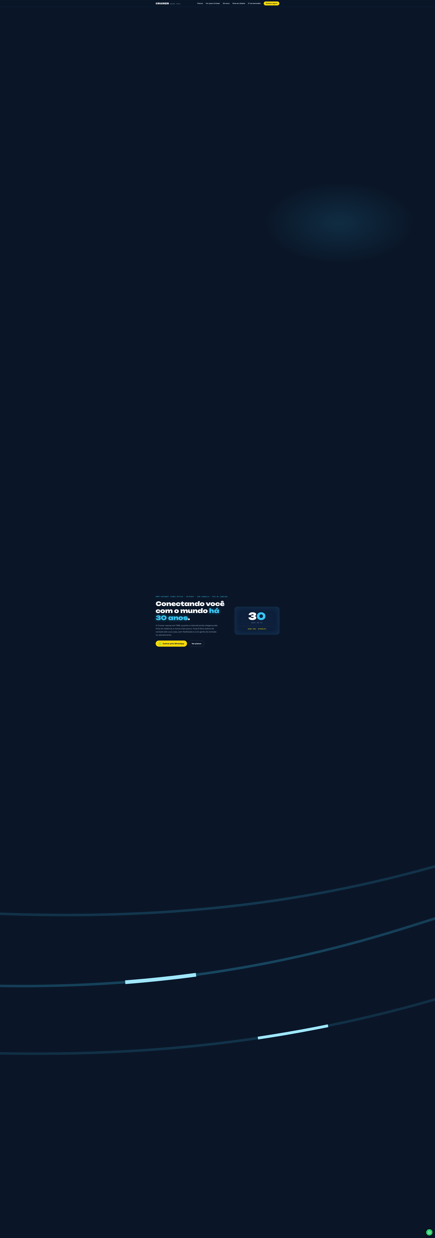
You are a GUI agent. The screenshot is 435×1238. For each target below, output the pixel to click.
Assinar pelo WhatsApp (173, 644)
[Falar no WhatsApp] (429, 1232)
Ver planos (196, 644)
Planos (200, 3)
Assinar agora (271, 3)
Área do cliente (238, 3)
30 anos (226, 3)
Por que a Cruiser (213, 3)
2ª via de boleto (254, 3)
